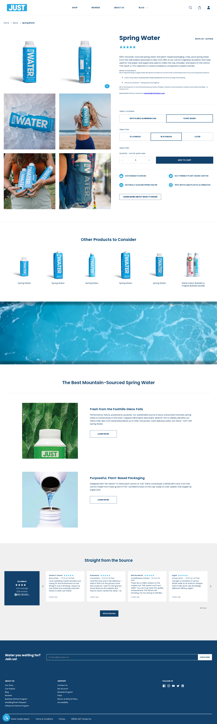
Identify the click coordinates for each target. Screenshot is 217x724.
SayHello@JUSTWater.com (154, 93)
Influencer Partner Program (17, 706)
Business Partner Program (16, 699)
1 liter (197, 136)
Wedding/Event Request (15, 702)
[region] (127, 586)
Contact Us (62, 685)
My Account (63, 689)
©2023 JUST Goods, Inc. (81, 719)
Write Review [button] (109, 613)
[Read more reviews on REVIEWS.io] (22, 594)
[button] (75, 7)
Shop (74, 7)
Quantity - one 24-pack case (132, 153)
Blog (7, 692)
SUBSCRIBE (205, 657)
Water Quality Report (20, 719)
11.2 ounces (135, 136)
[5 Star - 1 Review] (127, 47)
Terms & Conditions (44, 719)
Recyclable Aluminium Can (143, 118)
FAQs (60, 695)
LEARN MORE (103, 434)
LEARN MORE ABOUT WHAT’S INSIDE (140, 197)
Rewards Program (65, 692)
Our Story (9, 685)
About (15, 23)
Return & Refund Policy (67, 699)
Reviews (8, 695)
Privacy (62, 719)
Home (6, 23)
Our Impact (10, 689)
